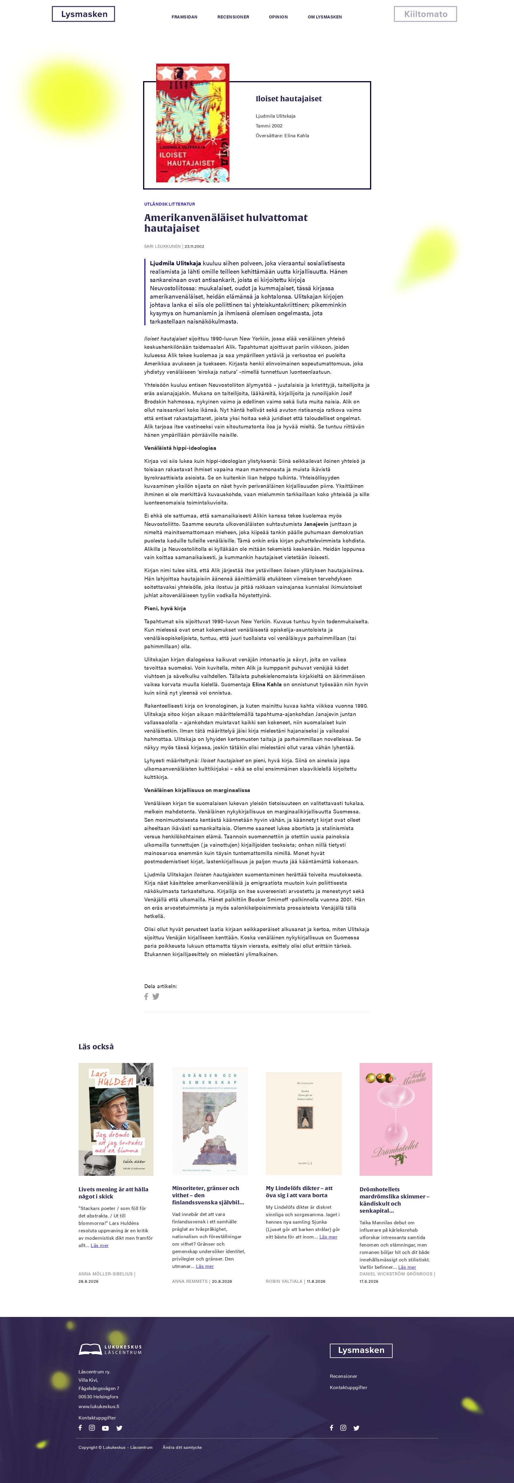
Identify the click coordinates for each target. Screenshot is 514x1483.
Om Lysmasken (325, 17)
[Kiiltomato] (425, 20)
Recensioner (233, 17)
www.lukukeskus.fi (99, 1406)
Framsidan (185, 17)
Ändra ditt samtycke (182, 1447)
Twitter (156, 997)
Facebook (148, 997)
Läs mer (100, 1245)
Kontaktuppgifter (97, 1417)
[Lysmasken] (83, 20)
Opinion (278, 17)
